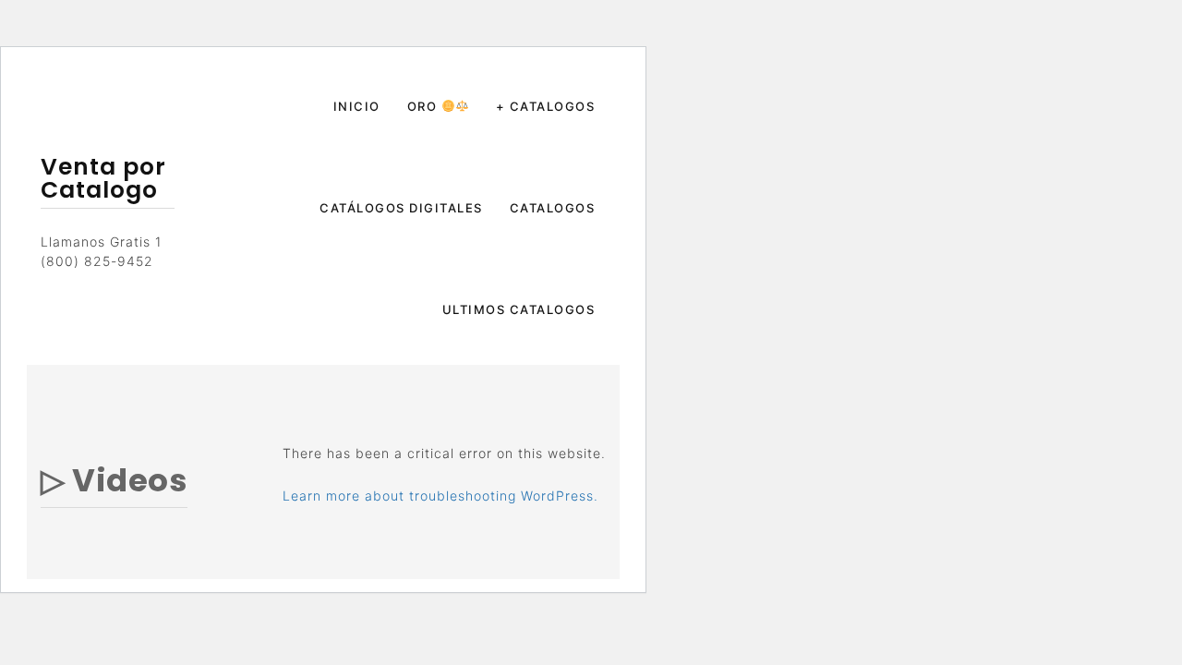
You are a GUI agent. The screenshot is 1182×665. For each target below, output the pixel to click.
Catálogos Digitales (401, 207)
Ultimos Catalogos (519, 309)
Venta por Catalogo (103, 178)
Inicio (356, 106)
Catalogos (553, 207)
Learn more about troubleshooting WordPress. (440, 495)
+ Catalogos (546, 106)
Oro (424, 106)
